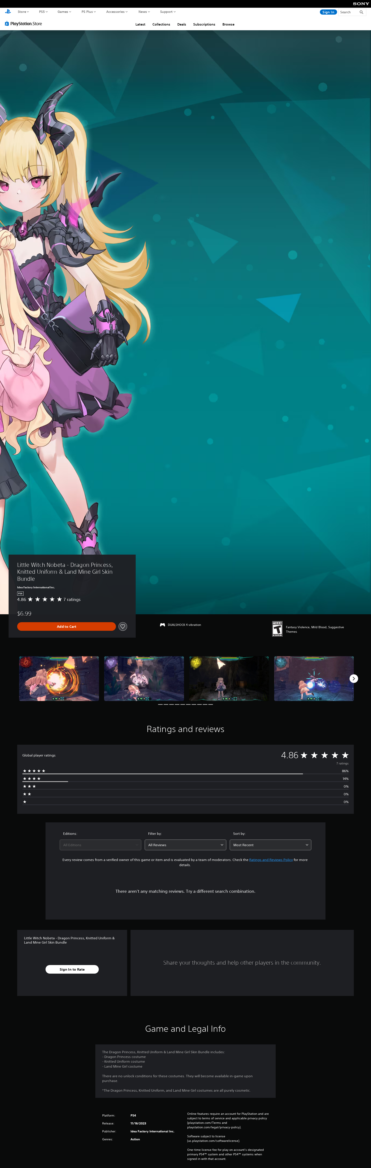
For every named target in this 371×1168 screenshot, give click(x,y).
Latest (140, 24)
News (142, 12)
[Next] (354, 678)
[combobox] (100, 845)
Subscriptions (204, 24)
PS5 (42, 12)
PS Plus (87, 12)
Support (166, 12)
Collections (161, 24)
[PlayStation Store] (24, 23)
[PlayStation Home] (8, 12)
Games (63, 12)
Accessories (115, 12)
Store (22, 12)
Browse (228, 24)
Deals (181, 24)
